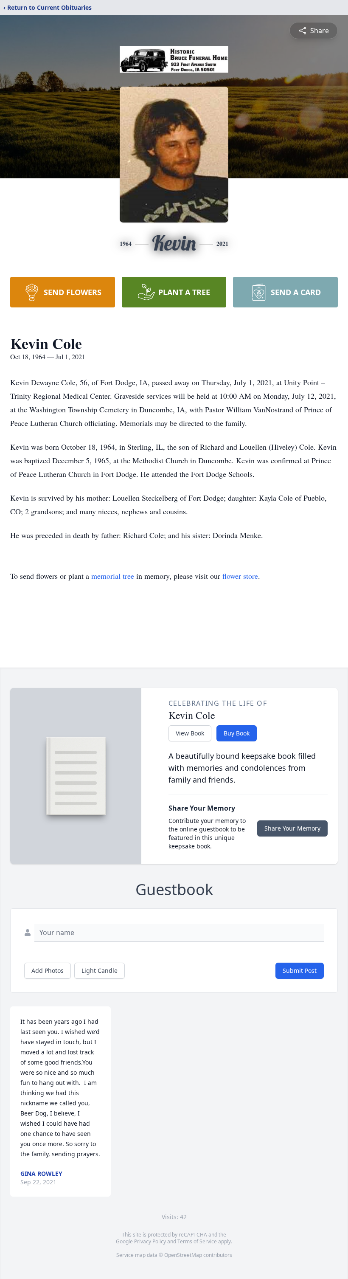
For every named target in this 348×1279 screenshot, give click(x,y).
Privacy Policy (150, 1241)
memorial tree (112, 576)
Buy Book (237, 733)
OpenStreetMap (183, 1255)
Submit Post (300, 970)
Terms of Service (197, 1241)
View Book (190, 733)
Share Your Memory (292, 828)
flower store (240, 576)
